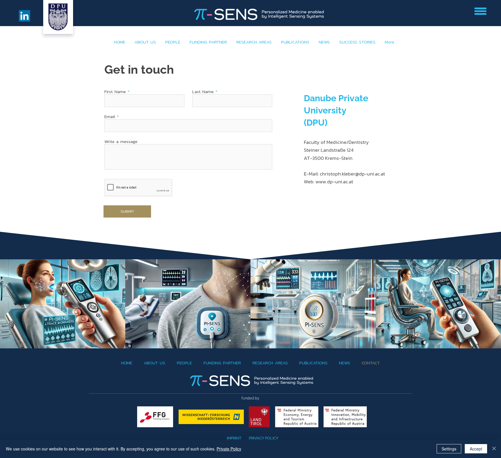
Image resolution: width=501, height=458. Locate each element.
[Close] (494, 448)
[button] (480, 11)
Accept (476, 449)
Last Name (203, 91)
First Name (115, 91)
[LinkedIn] (24, 15)
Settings (449, 449)
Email (109, 116)
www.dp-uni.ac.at (334, 181)
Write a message (120, 141)
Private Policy (229, 449)
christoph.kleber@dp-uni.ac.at (352, 174)
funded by (250, 398)
